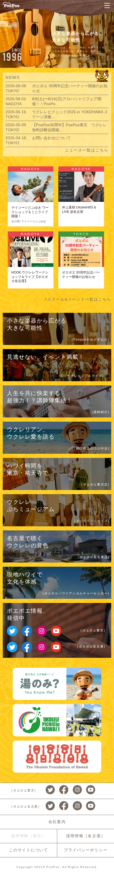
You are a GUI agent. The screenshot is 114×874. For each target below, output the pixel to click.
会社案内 (57, 821)
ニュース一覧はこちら (87, 150)
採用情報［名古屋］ (85, 836)
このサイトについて (28, 850)
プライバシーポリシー (86, 850)
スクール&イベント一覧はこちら (79, 299)
